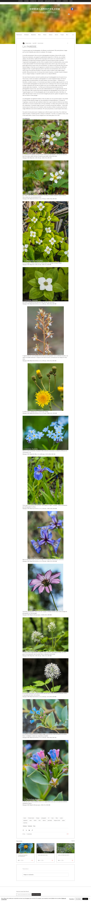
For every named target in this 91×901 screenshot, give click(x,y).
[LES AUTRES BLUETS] (66, 848)
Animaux (50, 34)
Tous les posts (19, 34)
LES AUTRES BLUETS (63, 855)
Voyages (62, 34)
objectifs (44, 820)
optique (63, 820)
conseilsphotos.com (45, 9)
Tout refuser (78, 899)
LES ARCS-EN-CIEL (43, 855)
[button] (73, 34)
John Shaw (25, 822)
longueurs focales (57, 820)
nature (31, 820)
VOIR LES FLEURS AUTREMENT (22, 856)
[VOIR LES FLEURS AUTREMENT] (25, 848)
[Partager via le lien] (32, 830)
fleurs (40, 820)
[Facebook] (72, 9)
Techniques (26, 34)
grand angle (50, 820)
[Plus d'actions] (67, 43)
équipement (25, 820)
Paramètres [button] (71, 899)
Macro (39, 34)
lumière (35, 820)
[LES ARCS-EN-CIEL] (45, 848)
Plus (67, 34)
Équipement (33, 34)
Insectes (56, 34)
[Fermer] (89, 899)
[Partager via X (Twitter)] (26, 830)
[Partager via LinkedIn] (29, 830)
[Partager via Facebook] (23, 830)
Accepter (85, 899)
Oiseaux (44, 34)
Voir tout (73, 840)
